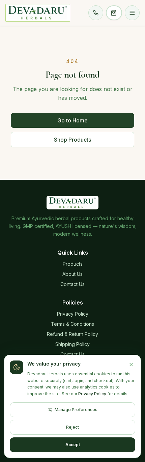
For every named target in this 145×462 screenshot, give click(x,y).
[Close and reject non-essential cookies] (131, 364)
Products (73, 264)
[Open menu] (132, 12)
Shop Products (72, 139)
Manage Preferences (76, 409)
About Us (72, 274)
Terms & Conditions (72, 324)
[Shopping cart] (114, 12)
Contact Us (72, 284)
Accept (72, 444)
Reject (72, 427)
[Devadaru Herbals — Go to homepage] (37, 13)
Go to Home (72, 120)
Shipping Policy (72, 344)
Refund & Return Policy (72, 334)
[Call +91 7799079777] (95, 12)
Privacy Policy (72, 314)
